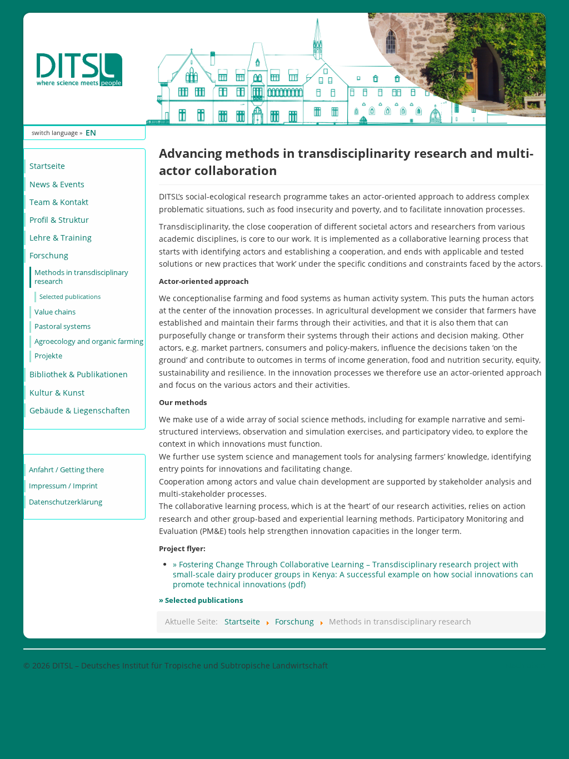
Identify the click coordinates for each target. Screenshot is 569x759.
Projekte (48, 356)
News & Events (56, 184)
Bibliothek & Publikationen (78, 374)
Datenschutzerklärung (65, 502)
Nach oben (525, 665)
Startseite (47, 166)
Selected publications (70, 296)
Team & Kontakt (58, 202)
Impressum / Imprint (63, 486)
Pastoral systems (62, 326)
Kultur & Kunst (56, 392)
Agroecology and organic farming (88, 341)
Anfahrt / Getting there (66, 470)
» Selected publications (201, 600)
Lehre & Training (60, 237)
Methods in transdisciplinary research (81, 277)
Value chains (55, 312)
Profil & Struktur (59, 219)
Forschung (48, 255)
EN (91, 132)
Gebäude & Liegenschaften (79, 410)
